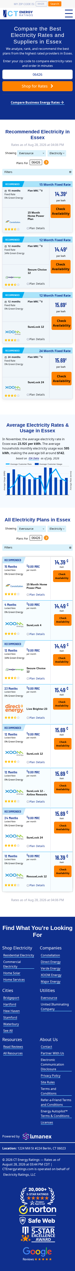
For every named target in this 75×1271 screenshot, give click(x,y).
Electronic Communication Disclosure (52, 1064)
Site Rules (48, 1082)
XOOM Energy (51, 975)
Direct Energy (51, 962)
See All (8, 1030)
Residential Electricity (18, 955)
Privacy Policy (50, 1075)
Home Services (14, 979)
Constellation (50, 955)
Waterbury (11, 1024)
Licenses (47, 1122)
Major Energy (50, 981)
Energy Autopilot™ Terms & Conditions (55, 1113)
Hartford (9, 1004)
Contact (46, 1047)
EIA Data (34, 458)
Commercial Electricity (12, 964)
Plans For (22, 162)
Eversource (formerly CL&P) (29, 154)
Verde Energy (50, 968)
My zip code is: (24, 4)
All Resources (13, 1053)
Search (54, 4)
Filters (8, 172)
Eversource (49, 998)
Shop (35, 86)
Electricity (56, 153)
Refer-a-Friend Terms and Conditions (56, 1102)
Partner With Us (52, 1053)
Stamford (10, 1017)
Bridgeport (11, 998)
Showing (10, 152)
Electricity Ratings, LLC (19, 1174)
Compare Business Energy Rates (37, 102)
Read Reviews (13, 1047)
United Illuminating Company (55, 1006)
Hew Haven (11, 1011)
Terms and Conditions (49, 1091)
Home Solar (11, 973)
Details (37, 228)
